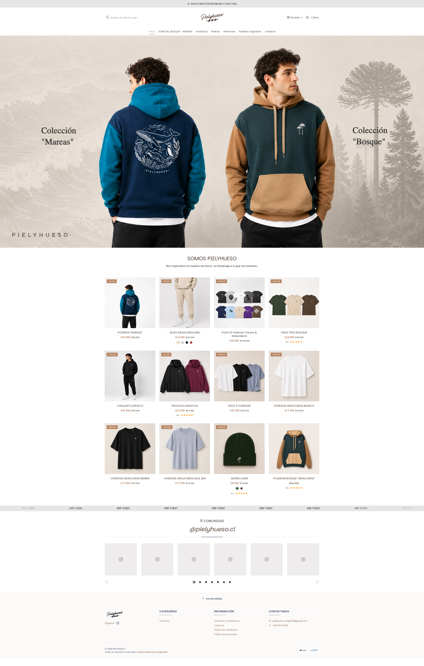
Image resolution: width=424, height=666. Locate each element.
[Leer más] (212, 141)
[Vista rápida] (149, 302)
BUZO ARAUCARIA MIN (185, 332)
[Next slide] (316, 582)
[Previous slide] (107, 582)
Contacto (164, 620)
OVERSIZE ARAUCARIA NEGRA (130, 478)
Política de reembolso (226, 629)
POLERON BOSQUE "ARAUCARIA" (294, 478)
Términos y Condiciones (227, 620)
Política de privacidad (225, 634)
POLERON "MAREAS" (130, 332)
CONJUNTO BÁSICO (130, 406)
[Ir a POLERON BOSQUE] (294, 448)
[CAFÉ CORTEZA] (241, 488)
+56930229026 (280, 625)
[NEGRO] (186, 342)
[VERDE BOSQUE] (237, 488)
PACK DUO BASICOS (185, 406)
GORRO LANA (239, 478)
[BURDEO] (191, 342)
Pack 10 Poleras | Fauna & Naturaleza (239, 334)
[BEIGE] (178, 342)
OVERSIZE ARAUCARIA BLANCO (294, 406)
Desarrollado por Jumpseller (153, 651)
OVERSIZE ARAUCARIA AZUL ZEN (185, 478)
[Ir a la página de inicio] (212, 17)
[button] (194, 582)
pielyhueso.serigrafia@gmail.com (289, 620)
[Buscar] (107, 17)
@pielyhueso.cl (212, 529)
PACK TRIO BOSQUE (294, 332)
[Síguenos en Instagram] (117, 623)
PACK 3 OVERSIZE (239, 406)
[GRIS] (182, 342)
